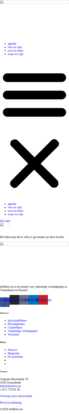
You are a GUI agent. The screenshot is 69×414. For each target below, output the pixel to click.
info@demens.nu (10, 386)
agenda (12, 43)
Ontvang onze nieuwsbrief (16, 396)
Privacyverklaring (10, 402)
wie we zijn (15, 47)
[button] (34, 129)
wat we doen (15, 50)
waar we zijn (15, 54)
